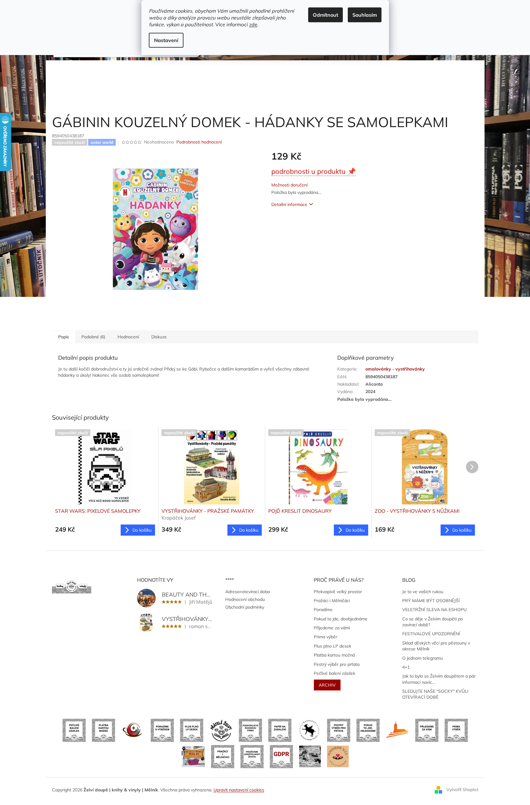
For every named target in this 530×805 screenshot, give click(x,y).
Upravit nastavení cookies (238, 790)
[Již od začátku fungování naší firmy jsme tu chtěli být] (222, 756)
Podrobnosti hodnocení (199, 142)
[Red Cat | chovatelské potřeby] (193, 756)
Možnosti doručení (289, 185)
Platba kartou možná (334, 655)
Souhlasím (364, 15)
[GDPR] (281, 756)
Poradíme (323, 609)
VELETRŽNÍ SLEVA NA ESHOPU (434, 609)
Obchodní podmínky (244, 607)
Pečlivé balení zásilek (334, 673)
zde (253, 24)
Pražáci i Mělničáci (332, 600)
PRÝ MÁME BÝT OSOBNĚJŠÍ (431, 600)
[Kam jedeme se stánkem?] (310, 756)
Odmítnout (325, 15)
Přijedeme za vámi (332, 628)
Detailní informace (289, 204)
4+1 (406, 667)
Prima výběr (325, 637)
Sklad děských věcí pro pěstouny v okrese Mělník (436, 646)
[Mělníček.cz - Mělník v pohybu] (397, 730)
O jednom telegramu (422, 658)
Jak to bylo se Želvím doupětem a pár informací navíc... (439, 679)
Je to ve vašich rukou (422, 591)
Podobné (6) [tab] (93, 337)
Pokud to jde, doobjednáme (341, 619)
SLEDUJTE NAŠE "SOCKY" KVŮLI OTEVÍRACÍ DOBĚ (435, 694)
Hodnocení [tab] (128, 337)
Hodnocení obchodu (245, 599)
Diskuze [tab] (159, 337)
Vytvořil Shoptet (462, 789)
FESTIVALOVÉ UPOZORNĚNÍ (431, 633)
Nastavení (166, 40)
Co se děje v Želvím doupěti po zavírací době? (432, 621)
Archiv (327, 685)
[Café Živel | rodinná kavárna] (132, 730)
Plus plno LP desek (332, 646)
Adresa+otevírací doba (247, 591)
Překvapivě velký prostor (338, 591)
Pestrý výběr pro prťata (337, 664)
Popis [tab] (63, 337)
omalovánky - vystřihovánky (395, 369)
